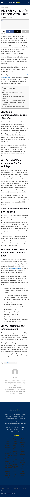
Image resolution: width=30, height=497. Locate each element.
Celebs (7, 449)
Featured (7, 473)
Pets (15, 474)
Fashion (7, 471)
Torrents (22, 462)
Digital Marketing (7, 458)
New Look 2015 (15, 467)
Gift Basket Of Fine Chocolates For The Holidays (13, 97)
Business (7, 445)
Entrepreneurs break (8, 468)
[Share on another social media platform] (25, 31)
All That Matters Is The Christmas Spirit (13, 106)
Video (22, 469)
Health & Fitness (15, 448)
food (7, 477)
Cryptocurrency (9, 455)
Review (22, 444)
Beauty (7, 443)
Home (2, 7)
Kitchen (15, 455)
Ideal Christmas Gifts (11, 363)
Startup (22, 451)
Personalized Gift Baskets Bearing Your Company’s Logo (13, 103)
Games (15, 443)
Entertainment (8, 465)
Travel (22, 464)
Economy (7, 461)
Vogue (22, 471)
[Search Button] (28, 2)
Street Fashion (22, 454)
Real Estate (22, 439)
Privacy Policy (16, 488)
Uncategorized (24, 466)
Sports (22, 449)
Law (15, 457)
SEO (22, 446)
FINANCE (7, 475)
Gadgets (15, 441)
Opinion (15, 472)
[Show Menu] (2, 2)
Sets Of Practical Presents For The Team (13, 100)
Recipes (22, 442)
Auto (7, 441)
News (6, 7)
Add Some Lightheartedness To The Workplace (12, 93)
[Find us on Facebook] (1, 490)
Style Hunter (22, 457)
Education (7, 463)
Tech (22, 460)
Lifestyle (15, 459)
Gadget (15, 439)
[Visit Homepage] (15, 3)
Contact (24, 488)
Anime (7, 439)
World (22, 475)
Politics (15, 476)
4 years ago (11, 17)
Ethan (4, 17)
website (22, 473)
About (8, 488)
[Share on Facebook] (10, 31)
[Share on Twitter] (17, 31)
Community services (8, 452)
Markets (15, 462)
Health (15, 445)
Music (15, 464)
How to (15, 453)
